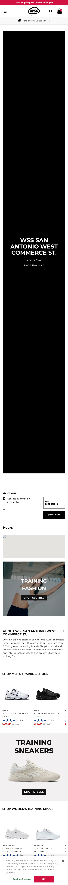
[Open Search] (51, 11)
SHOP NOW (54, 515)
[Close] (62, 860)
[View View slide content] (34, 767)
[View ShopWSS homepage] (34, 11)
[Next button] (58, 2)
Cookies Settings (22, 879)
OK (44, 879)
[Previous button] (9, 2)
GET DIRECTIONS (52, 502)
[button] (34, 20)
